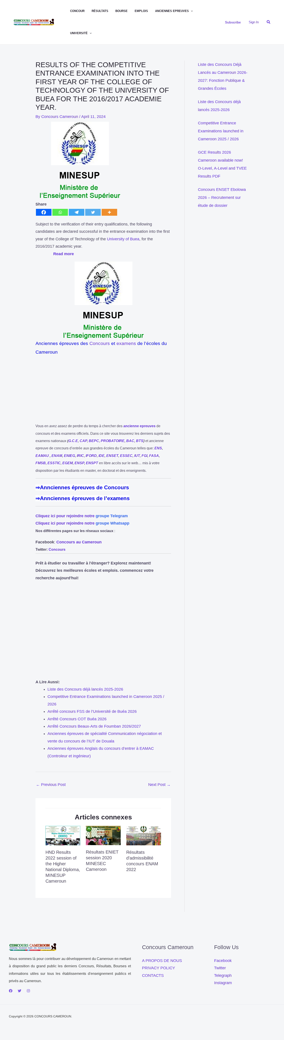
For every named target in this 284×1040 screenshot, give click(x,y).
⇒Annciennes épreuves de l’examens (83, 498)
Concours (99, 343)
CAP (83, 441)
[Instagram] (28, 991)
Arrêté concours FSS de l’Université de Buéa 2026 (92, 711)
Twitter (220, 968)
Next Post (159, 784)
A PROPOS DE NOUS (162, 960)
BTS (139, 441)
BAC (130, 441)
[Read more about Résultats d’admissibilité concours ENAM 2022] (143, 835)
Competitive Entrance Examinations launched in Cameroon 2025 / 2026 (220, 131)
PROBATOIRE (112, 441)
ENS (158, 448)
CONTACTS (153, 975)
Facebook (223, 960)
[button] (191, 11)
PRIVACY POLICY (158, 968)
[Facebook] (43, 212)
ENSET (112, 456)
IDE (102, 456)
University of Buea (123, 239)
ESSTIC (54, 463)
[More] (109, 212)
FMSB (41, 463)
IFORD (91, 456)
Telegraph (223, 975)
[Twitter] (93, 212)
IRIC (80, 456)
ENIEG (69, 456)
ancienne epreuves (139, 426)
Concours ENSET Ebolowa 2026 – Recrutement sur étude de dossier (222, 197)
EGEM (67, 463)
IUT (137, 456)
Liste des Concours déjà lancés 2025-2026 (85, 689)
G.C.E (73, 441)
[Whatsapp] (60, 212)
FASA (154, 456)
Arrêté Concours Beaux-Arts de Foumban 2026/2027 (94, 726)
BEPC (94, 441)
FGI (144, 456)
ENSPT (92, 463)
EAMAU (42, 456)
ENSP (79, 463)
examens (126, 343)
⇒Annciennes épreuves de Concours (82, 487)
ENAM (56, 456)
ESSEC (126, 456)
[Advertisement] (103, 391)
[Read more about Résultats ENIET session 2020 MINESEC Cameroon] (103, 835)
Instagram (223, 983)
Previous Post (51, 784)
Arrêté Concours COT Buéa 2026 (76, 719)
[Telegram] (76, 212)
